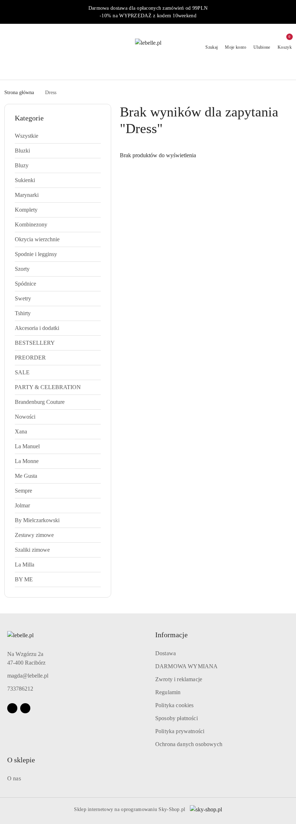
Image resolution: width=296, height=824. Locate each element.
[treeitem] (58, 136)
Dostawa (165, 653)
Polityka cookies (174, 705)
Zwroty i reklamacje (178, 679)
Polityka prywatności (179, 731)
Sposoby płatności (176, 718)
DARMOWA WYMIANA (186, 666)
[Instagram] (25, 708)
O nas (14, 778)
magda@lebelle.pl (27, 676)
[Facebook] (12, 708)
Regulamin (167, 692)
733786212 (20, 689)
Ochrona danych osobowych (188, 744)
